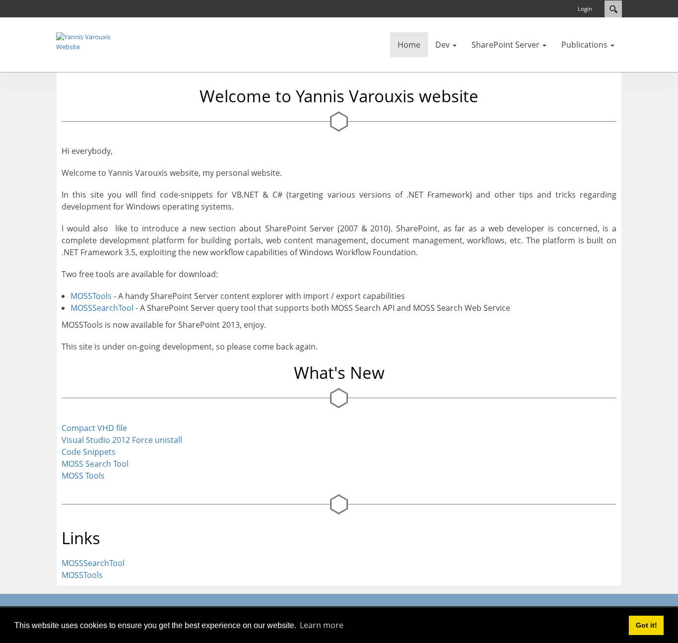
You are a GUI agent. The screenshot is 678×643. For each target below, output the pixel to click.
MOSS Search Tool (95, 463)
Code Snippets (89, 451)
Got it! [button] (646, 625)
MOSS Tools (83, 475)
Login (585, 8)
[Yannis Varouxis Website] (86, 41)
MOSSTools (91, 295)
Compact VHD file (94, 428)
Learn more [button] (321, 625)
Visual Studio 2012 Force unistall (122, 439)
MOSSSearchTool (102, 307)
